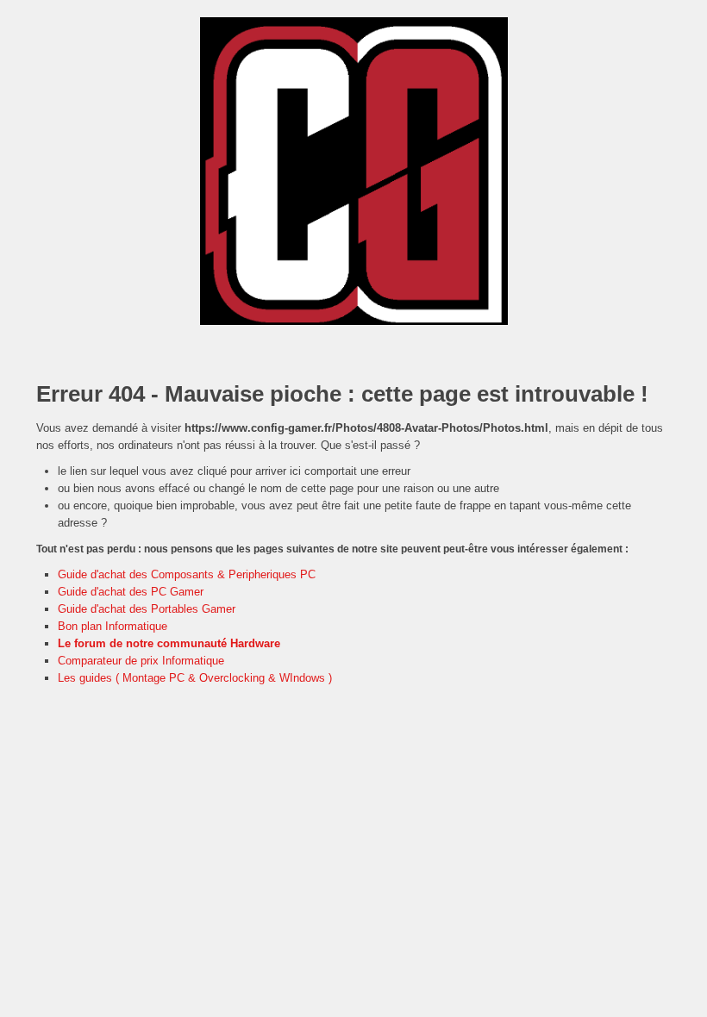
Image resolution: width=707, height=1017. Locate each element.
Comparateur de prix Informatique (141, 660)
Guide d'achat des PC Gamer (130, 591)
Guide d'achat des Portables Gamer (146, 608)
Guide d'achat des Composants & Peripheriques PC (187, 574)
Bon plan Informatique (112, 626)
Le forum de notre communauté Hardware (169, 643)
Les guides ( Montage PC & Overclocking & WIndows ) (195, 677)
